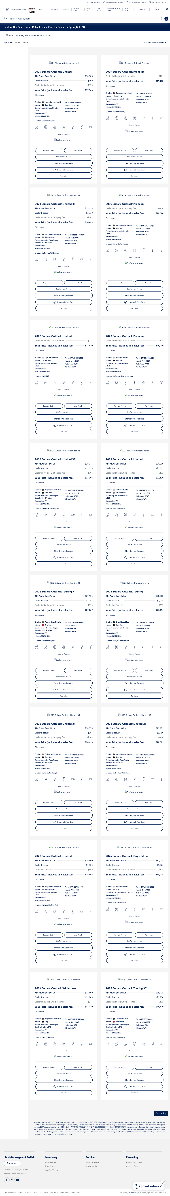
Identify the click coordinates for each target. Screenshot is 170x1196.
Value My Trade (132, 1166)
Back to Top (161, 1113)
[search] (167, 9)
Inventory (51, 1157)
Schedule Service (92, 1162)
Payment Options (49, 151)
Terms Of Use (37, 1192)
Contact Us (14, 1163)
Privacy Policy (27, 1192)
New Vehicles (50, 1162)
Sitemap (46, 1192)
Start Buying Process (63, 163)
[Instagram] (12, 1179)
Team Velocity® (133, 1193)
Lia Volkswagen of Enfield (13, 1192)
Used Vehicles (50, 1166)
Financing (132, 1157)
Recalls (78, 1192)
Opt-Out (72, 1192)
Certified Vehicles (52, 1170)
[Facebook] (6, 1179)
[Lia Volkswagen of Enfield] (16, 9)
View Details (78, 151)
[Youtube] (17, 1179)
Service (90, 1157)
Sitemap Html (54, 1192)
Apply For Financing (134, 1162)
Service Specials (92, 1166)
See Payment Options (63, 157)
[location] (127, 2)
